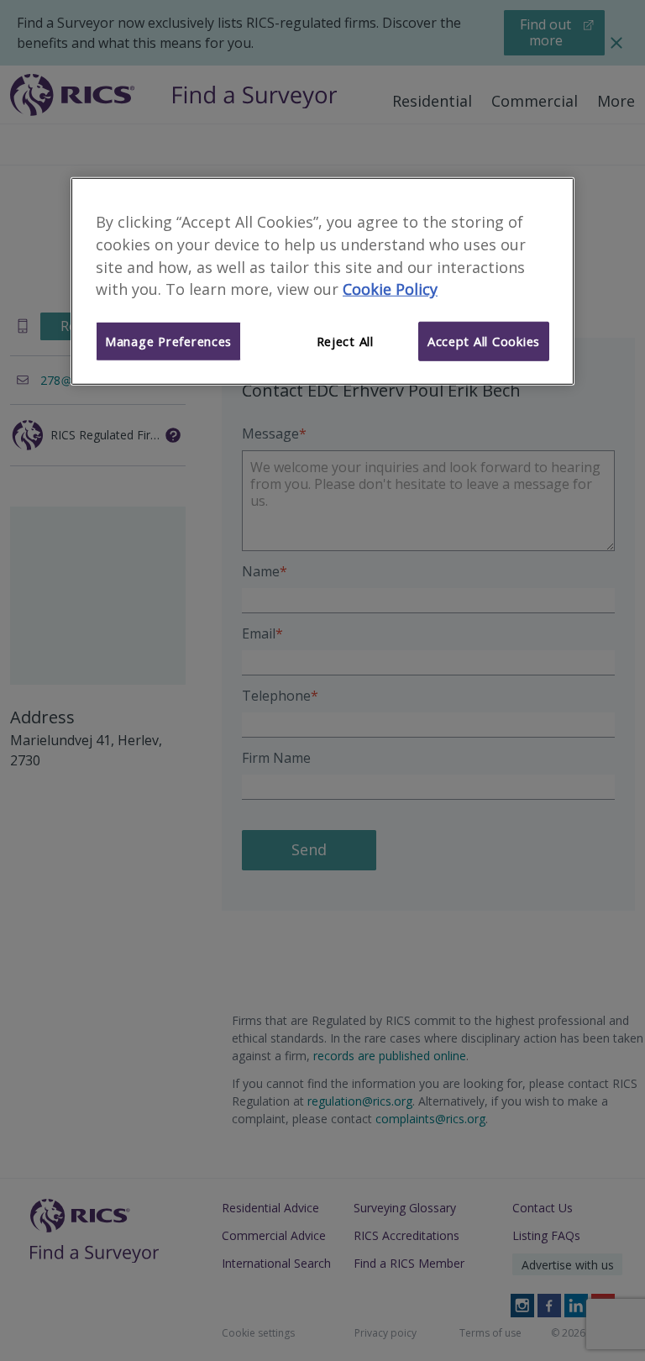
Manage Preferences (168, 341)
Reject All (345, 341)
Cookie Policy (390, 289)
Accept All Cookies (483, 341)
